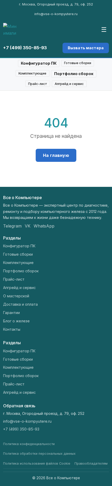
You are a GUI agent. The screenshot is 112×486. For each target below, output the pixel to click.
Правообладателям (91, 463)
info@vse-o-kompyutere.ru (56, 14)
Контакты (11, 329)
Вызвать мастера (86, 48)
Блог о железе (16, 321)
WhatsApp (44, 226)
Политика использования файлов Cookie (36, 463)
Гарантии (11, 312)
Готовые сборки (77, 63)
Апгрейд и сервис (69, 84)
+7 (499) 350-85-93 (25, 47)
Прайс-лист (37, 84)
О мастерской (16, 296)
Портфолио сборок (74, 73)
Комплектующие (32, 73)
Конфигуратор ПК (39, 63)
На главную (56, 155)
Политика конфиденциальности (29, 444)
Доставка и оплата (20, 304)
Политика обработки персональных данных (39, 454)
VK (27, 226)
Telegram (12, 226)
